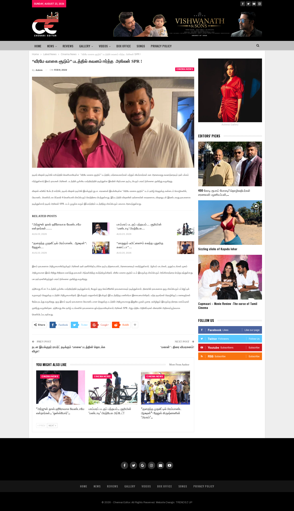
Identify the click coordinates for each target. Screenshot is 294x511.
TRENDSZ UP (184, 502)
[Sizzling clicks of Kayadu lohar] (230, 222)
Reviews (68, 46)
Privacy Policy (161, 46)
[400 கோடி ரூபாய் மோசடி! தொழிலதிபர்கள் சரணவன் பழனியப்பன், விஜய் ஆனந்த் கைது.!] (230, 164)
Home (37, 46)
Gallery (84, 46)
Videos (103, 46)
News (50, 46)
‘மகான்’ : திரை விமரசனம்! (177, 347)
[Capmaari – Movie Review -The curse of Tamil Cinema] (230, 277)
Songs (141, 46)
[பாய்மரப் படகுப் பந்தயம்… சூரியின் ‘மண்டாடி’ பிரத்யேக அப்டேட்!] (185, 228)
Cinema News (184, 69)
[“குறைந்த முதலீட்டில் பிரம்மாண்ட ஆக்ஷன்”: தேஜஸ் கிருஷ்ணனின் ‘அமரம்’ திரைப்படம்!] (100, 247)
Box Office (123, 46)
